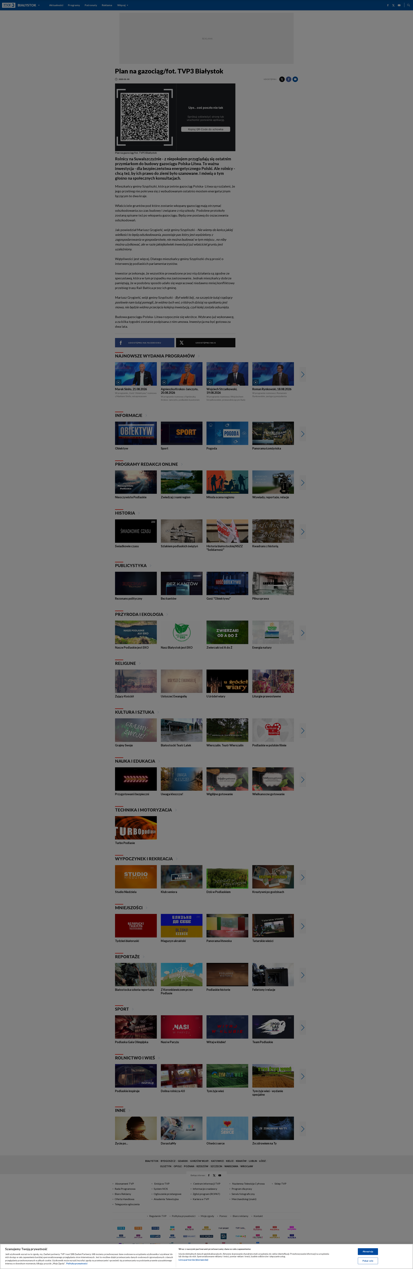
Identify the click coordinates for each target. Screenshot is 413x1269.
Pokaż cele (368, 1260)
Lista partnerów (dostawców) (193, 1260)
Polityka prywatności (76, 1263)
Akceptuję (368, 1251)
